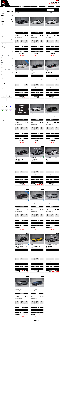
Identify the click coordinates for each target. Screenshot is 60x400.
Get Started (50, 9)
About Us (55, 6)
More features (22, 87)
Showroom (13, 6)
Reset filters (3, 13)
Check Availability (22, 51)
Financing (46, 6)
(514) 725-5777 (45, 4)
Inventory (4, 6)
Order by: (47, 12)
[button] (15, 22)
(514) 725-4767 (51, 4)
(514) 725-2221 (57, 4)
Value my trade (22, 46)
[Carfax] (22, 53)
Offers (30, 6)
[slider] (1, 57)
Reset (12, 19)
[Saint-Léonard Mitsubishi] (5, 2)
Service (38, 6)
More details (22, 32)
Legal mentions (22, 55)
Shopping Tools (21, 6)
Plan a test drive (22, 92)
